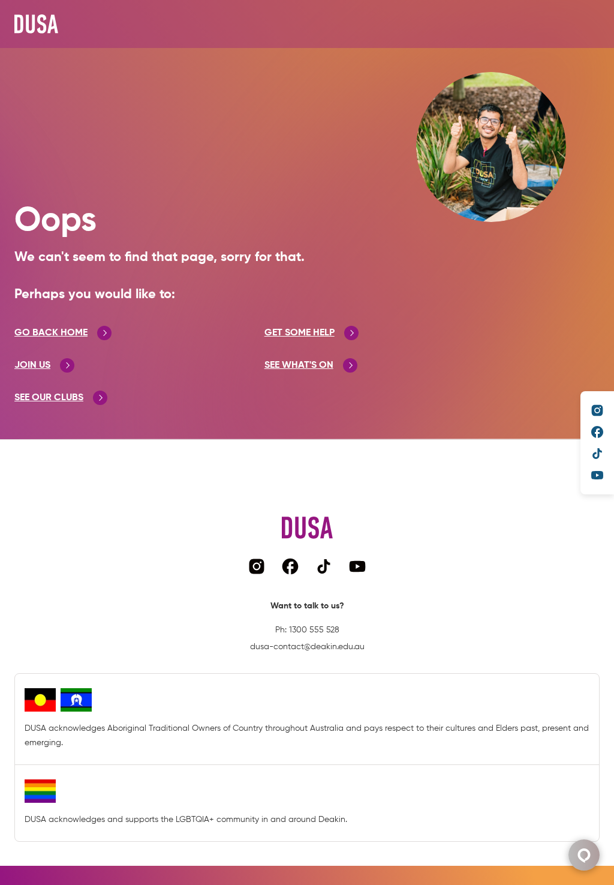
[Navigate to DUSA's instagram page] (597, 410)
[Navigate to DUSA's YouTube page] (597, 475)
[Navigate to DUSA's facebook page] (597, 432)
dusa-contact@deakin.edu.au (307, 647)
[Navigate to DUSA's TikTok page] (597, 453)
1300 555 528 (314, 630)
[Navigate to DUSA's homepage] (36, 24)
